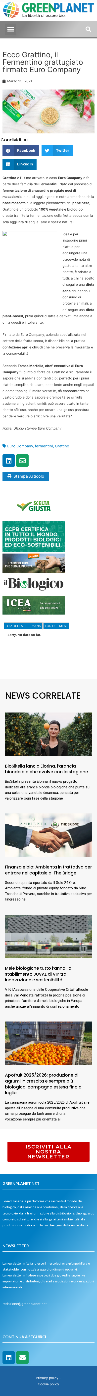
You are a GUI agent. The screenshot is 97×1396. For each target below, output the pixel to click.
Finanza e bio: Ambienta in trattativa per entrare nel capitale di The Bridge (48, 870)
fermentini (44, 446)
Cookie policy (48, 1384)
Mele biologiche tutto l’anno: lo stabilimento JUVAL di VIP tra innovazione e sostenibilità (38, 974)
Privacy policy (47, 1378)
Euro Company (20, 446)
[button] (10, 29)
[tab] (23, 625)
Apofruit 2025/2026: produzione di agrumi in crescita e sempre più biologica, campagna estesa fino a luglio (43, 1084)
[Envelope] (22, 460)
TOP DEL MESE (56, 626)
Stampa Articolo (28, 476)
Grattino (62, 446)
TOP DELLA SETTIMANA (23, 626)
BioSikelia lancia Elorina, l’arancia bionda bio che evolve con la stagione (46, 769)
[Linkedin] (8, 460)
